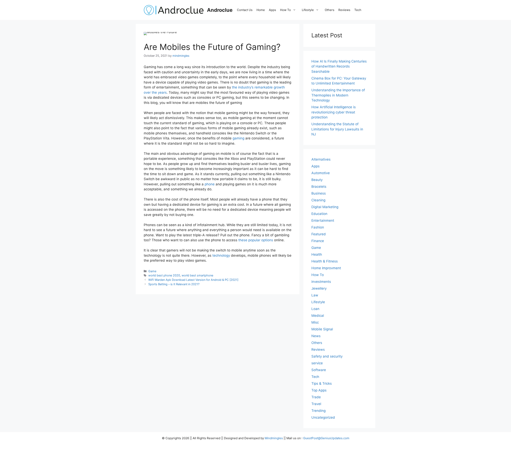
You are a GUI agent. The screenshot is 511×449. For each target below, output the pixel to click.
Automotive (320, 173)
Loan (315, 309)
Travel (316, 404)
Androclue (220, 10)
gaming (238, 138)
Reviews (344, 10)
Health (316, 254)
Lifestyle (308, 10)
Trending (318, 411)
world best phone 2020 (164, 275)
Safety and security (327, 356)
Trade (316, 397)
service (317, 363)
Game (152, 271)
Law (314, 295)
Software (318, 370)
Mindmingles (274, 438)
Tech (357, 10)
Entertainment (322, 221)
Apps (272, 10)
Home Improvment (326, 268)
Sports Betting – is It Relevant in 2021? (173, 284)
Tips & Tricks (321, 383)
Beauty (317, 180)
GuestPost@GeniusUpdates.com (326, 438)
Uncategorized (323, 417)
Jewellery (319, 288)
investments (321, 282)
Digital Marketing (324, 207)
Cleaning (318, 200)
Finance (317, 241)
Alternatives (321, 159)
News (316, 336)
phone (210, 184)
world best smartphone (197, 275)
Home (260, 10)
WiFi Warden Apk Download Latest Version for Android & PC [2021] (193, 279)
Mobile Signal (322, 329)
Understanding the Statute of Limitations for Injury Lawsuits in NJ (337, 129)
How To (285, 10)
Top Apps (319, 390)
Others (329, 10)
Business (318, 193)
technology (221, 255)
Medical (317, 316)
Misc (315, 322)
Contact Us (245, 10)
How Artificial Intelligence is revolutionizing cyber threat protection (333, 112)
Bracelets (318, 187)
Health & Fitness (324, 261)
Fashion (317, 227)
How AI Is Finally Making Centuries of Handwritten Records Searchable (339, 66)
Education (319, 214)
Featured (318, 234)
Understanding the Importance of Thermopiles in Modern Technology (338, 95)
